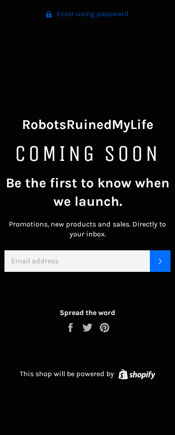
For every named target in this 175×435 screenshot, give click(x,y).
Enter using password (92, 13)
